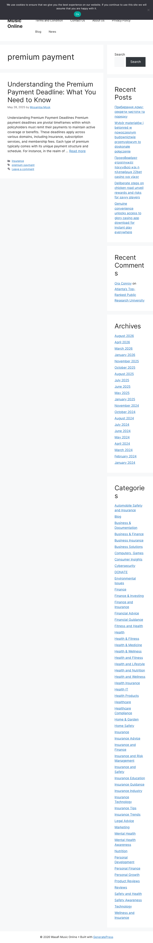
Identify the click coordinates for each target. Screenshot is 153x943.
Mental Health (125, 833)
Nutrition (121, 851)
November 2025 (127, 361)
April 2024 (122, 443)
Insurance (18, 160)
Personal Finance (127, 868)
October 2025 (125, 367)
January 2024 (125, 463)
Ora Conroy (123, 283)
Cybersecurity (125, 566)
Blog (38, 31)
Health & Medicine (128, 645)
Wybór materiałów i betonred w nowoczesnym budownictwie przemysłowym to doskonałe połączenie (129, 137)
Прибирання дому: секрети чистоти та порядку (130, 111)
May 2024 (122, 437)
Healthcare (123, 702)
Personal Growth (127, 875)
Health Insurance (127, 683)
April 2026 (122, 342)
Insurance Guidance (129, 784)
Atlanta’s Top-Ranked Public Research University (129, 294)
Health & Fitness (127, 639)
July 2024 (122, 424)
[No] (148, 10)
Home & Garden (127, 719)
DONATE (121, 572)
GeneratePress (103, 937)
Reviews (121, 887)
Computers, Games (129, 553)
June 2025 (122, 386)
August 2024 (124, 418)
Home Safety (124, 726)
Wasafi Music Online (15, 20)
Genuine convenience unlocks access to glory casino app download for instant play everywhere (128, 218)
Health (119, 632)
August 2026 (124, 336)
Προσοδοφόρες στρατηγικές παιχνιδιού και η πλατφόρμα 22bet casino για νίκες (128, 167)
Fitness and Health (129, 626)
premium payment (23, 165)
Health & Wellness (128, 651)
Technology (123, 906)
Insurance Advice (127, 738)
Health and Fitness (129, 658)
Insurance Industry (128, 791)
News (52, 31)
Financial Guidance (129, 620)
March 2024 (124, 450)
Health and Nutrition (130, 670)
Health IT (121, 689)
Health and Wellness (130, 677)
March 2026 (124, 348)
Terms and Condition (49, 20)
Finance (120, 589)
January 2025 (125, 399)
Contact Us (77, 20)
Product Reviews (127, 881)
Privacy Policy (121, 20)
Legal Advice (124, 821)
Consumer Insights (128, 559)
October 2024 (125, 412)
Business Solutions (129, 547)
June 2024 (123, 431)
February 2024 (126, 456)
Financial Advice (127, 613)
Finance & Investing (129, 596)
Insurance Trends (127, 814)
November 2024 (127, 405)
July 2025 (122, 380)
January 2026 (125, 355)
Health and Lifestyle (130, 664)
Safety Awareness (128, 900)
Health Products (127, 696)
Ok (77, 14)
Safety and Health (128, 894)
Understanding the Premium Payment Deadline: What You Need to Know (51, 92)
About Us (98, 20)
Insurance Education (130, 778)
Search (120, 54)
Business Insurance (129, 540)
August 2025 (124, 374)
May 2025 (122, 393)
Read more (77, 151)
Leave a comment (23, 169)
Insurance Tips (125, 808)
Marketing (122, 827)
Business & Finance (129, 534)
